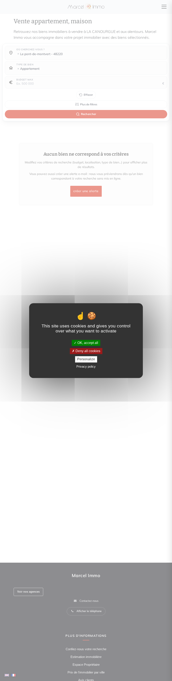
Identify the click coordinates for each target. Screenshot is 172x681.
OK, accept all (87, 343)
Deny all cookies (87, 351)
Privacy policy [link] (86, 366)
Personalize (86, 359)
